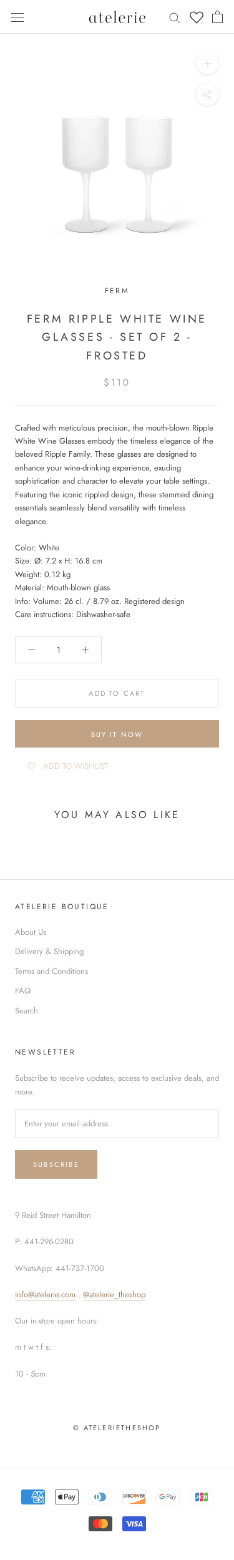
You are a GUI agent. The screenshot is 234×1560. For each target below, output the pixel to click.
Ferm (117, 290)
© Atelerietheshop (116, 1428)
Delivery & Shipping (49, 951)
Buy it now (117, 734)
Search (26, 1010)
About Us (30, 932)
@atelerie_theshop (114, 1294)
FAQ (23, 991)
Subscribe (56, 1164)
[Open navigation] (17, 16)
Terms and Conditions (51, 971)
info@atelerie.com (45, 1294)
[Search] (174, 17)
